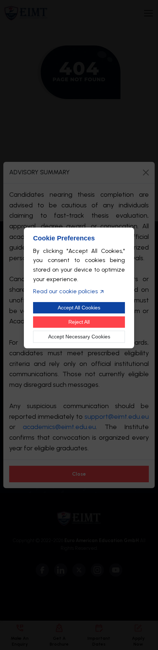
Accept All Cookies (79, 308)
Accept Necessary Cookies (79, 336)
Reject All (79, 322)
